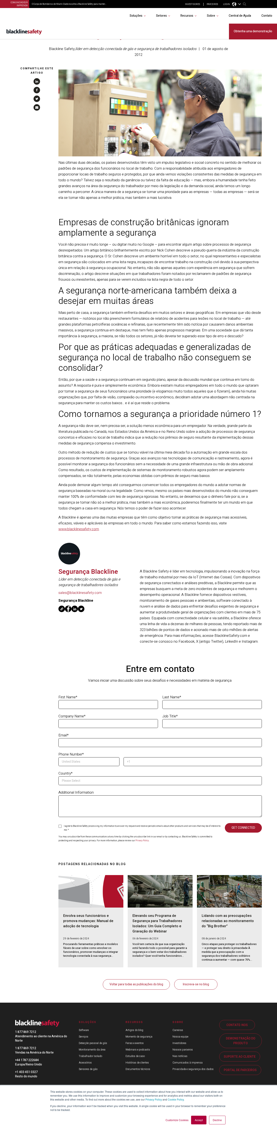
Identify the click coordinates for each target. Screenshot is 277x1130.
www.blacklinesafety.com (78, 529)
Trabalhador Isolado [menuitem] (90, 1056)
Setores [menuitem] (161, 15)
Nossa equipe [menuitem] (180, 1037)
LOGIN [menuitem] (226, 4)
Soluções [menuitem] (136, 15)
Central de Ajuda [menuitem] (240, 15)
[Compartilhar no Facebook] (37, 90)
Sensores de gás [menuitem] (88, 1069)
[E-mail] (37, 107)
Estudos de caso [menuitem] (135, 1056)
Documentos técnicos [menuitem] (138, 1069)
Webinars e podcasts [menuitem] (138, 1050)
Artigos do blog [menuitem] (134, 1030)
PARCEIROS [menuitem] (212, 4)
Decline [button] (217, 1120)
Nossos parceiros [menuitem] (182, 1050)
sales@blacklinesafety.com (80, 592)
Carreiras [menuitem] (177, 1030)
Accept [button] (199, 1120)
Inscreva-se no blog (196, 984)
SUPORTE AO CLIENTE (240, 1056)
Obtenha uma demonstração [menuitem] (253, 31)
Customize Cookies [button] (177, 1120)
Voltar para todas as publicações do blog (136, 984)
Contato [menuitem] (266, 15)
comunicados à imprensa (19, 4)
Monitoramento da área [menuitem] (92, 1050)
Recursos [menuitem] (186, 15)
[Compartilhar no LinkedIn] (37, 81)
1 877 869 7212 (25, 1032)
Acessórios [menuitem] (85, 1063)
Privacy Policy (153, 1099)
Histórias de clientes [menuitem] (137, 1063)
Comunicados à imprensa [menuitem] (187, 1063)
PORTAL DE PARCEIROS (240, 1070)
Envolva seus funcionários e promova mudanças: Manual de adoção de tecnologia (88, 921)
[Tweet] (37, 99)
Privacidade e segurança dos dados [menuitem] (193, 1069)
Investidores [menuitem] (179, 1043)
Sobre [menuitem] (211, 15)
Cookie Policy (176, 1099)
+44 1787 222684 (27, 1060)
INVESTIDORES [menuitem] (192, 4)
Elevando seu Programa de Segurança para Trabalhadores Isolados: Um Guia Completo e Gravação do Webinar (157, 923)
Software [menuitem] (84, 1030)
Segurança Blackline (88, 572)
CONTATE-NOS (237, 1025)
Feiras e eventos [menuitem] (135, 1043)
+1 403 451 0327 (26, 1072)
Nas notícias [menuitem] (179, 1056)
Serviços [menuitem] (83, 1037)
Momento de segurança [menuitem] (139, 1037)
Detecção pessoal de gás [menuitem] (93, 1043)
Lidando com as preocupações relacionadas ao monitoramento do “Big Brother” (228, 921)
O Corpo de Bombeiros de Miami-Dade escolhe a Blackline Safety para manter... (69, 4)
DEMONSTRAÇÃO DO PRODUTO (240, 1041)
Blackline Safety (62, 49)
